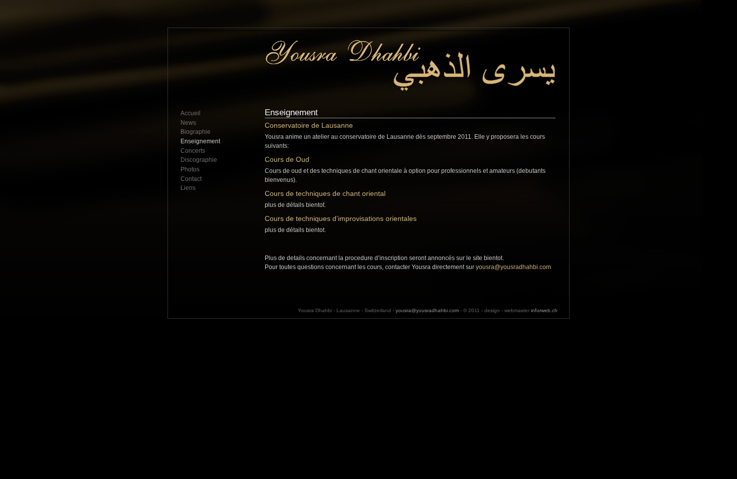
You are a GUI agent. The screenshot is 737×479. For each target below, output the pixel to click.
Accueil (190, 113)
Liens (188, 187)
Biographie (195, 131)
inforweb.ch (544, 310)
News (188, 122)
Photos (190, 169)
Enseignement (200, 141)
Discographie (198, 159)
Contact (191, 178)
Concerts (192, 150)
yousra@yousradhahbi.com (513, 267)
